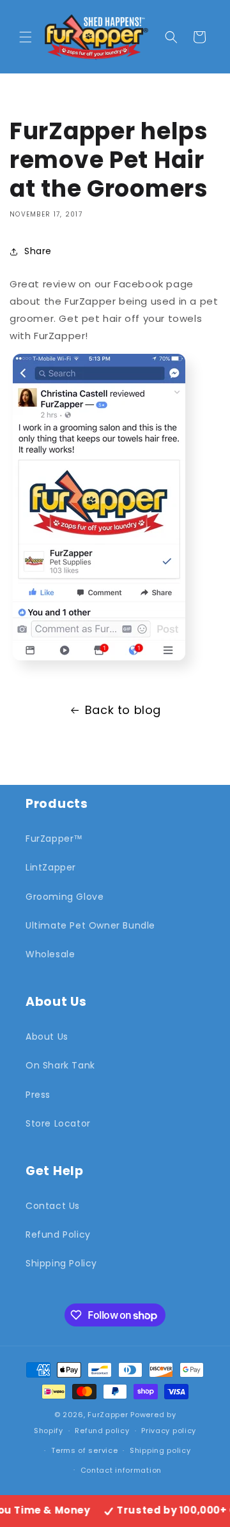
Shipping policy (160, 1450)
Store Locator (58, 1123)
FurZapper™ (54, 838)
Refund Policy (58, 1234)
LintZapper (51, 867)
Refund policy (102, 1430)
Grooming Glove (64, 896)
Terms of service (84, 1450)
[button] (26, 37)
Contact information (121, 1470)
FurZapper (108, 1414)
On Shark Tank (60, 1065)
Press (38, 1094)
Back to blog (123, 710)
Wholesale (50, 954)
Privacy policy (168, 1430)
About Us (47, 1036)
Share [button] (38, 251)
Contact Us (53, 1205)
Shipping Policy (61, 1263)
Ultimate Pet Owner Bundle (90, 925)
